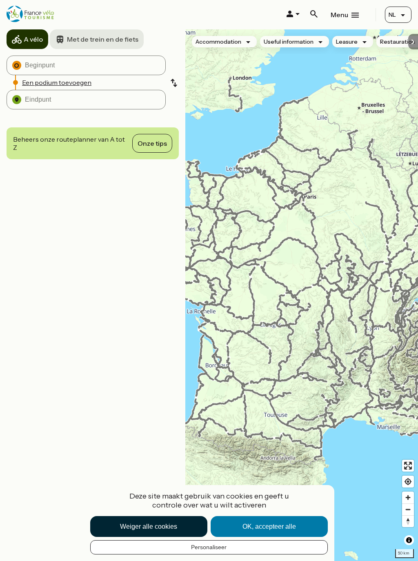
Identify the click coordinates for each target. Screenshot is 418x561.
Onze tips (152, 143)
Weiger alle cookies (148, 526)
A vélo (33, 39)
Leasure (347, 41)
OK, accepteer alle (269, 526)
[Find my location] (408, 482)
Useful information (289, 41)
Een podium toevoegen (56, 82)
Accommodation (218, 41)
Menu (339, 15)
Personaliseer (209, 547)
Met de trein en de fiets (102, 39)
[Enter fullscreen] (408, 466)
